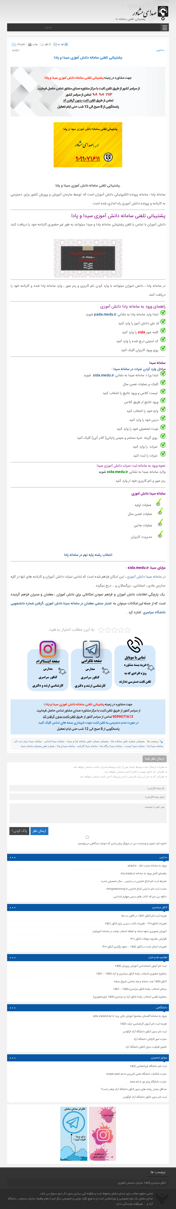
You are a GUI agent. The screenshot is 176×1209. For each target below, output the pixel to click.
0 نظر (48, 44)
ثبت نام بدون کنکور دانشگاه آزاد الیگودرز (145, 1097)
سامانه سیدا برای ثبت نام (28, 741)
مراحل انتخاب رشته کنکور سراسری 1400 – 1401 (140, 989)
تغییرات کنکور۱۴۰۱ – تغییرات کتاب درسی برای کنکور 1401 (135, 923)
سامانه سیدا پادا (155, 746)
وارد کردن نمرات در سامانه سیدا (135, 369)
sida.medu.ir (104, 375)
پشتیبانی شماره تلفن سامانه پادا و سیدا (87, 741)
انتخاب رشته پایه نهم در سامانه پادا (88, 555)
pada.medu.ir (105, 314)
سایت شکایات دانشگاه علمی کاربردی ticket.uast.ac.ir (136, 1074)
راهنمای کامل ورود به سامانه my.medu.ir (144, 873)
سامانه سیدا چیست (134, 746)
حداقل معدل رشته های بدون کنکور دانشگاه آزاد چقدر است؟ (134, 1089)
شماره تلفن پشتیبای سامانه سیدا (38, 746)
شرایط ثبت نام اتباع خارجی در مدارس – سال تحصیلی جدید (134, 881)
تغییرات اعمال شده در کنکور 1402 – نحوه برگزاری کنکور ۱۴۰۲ (134, 946)
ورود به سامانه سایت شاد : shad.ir (147, 865)
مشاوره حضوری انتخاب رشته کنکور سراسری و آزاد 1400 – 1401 (131, 973)
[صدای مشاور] (149, 11)
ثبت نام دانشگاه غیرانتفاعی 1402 (148, 1066)
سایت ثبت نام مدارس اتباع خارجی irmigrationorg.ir (137, 889)
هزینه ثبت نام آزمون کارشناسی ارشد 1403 (143, 1024)
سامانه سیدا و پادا (66, 746)
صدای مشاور (118, 1193)
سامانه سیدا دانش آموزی (144, 577)
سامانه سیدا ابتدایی (54, 741)
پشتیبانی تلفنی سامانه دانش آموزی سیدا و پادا (88, 58)
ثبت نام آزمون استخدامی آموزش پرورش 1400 (141, 966)
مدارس (160, 50)
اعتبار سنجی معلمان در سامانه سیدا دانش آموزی (78, 603)
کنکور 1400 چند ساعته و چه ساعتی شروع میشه (140, 981)
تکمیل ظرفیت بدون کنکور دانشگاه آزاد (146, 1047)
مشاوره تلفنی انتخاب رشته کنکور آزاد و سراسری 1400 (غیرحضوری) (130, 997)
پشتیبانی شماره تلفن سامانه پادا (127, 741)
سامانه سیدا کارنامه (87, 746)
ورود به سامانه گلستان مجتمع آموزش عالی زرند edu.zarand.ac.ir (130, 1016)
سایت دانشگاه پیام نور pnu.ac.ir (148, 1081)
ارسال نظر (39, 831)
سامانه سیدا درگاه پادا (111, 746)
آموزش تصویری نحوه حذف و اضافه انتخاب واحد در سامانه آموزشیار (130, 931)
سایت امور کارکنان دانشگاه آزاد (150, 1039)
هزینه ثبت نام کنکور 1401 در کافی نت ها (144, 916)
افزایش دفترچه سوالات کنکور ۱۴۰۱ (148, 939)
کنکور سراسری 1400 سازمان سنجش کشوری (142, 1183)
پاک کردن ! (19, 831)
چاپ (35, 44)
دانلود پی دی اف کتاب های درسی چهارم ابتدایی (140, 896)
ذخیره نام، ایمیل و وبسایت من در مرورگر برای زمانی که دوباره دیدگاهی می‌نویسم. (122, 843)
